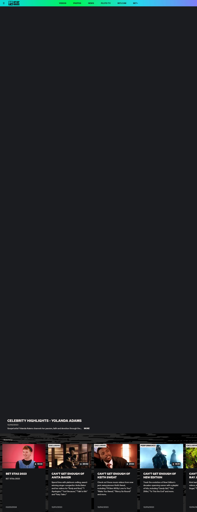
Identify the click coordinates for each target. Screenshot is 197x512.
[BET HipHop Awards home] (14, 4)
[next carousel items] (192, 462)
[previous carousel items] (5, 462)
